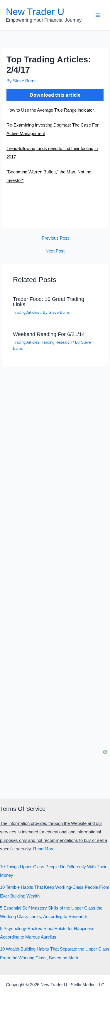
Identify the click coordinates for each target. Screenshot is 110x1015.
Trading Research (57, 342)
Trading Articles (26, 312)
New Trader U (35, 11)
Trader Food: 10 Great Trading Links (48, 301)
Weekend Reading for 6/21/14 (49, 334)
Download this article (55, 95)
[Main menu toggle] (98, 15)
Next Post (55, 251)
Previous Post (55, 238)
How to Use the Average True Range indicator (50, 110)
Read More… (46, 849)
